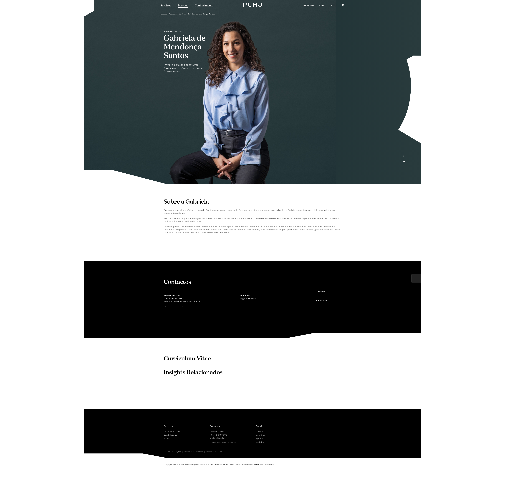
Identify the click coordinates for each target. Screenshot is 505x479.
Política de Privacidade (193, 452)
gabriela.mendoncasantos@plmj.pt (182, 301)
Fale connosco (217, 431)
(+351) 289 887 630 (173, 298)
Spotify (259, 438)
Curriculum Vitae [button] (187, 358)
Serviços (165, 5)
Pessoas (163, 14)
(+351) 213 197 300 (218, 435)
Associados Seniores (177, 14)
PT (332, 5)
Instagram (261, 435)
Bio (404, 155)
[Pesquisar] (343, 5)
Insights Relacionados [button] (193, 372)
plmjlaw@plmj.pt (217, 438)
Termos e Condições (172, 452)
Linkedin (260, 431)
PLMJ (252, 4)
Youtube (260, 442)
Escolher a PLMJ (172, 431)
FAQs (166, 438)
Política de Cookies (214, 452)
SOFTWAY (270, 464)
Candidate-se (170, 435)
